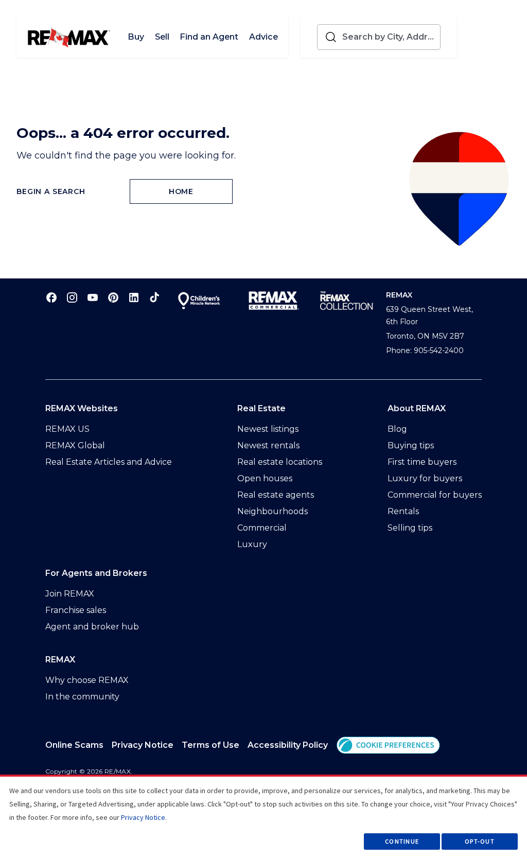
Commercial (262, 528)
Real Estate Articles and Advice (108, 462)
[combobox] (389, 37)
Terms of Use (210, 745)
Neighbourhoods (272, 511)
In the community (82, 697)
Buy (136, 37)
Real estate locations (279, 462)
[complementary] (388, 745)
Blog (397, 429)
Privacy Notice (142, 745)
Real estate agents (275, 495)
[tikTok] (154, 297)
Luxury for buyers (425, 478)
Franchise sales (75, 610)
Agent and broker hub (92, 627)
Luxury (252, 544)
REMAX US (67, 429)
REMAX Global (75, 445)
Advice (263, 37)
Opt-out (480, 841)
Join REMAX (69, 594)
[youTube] (92, 297)
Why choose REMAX (87, 680)
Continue (402, 841)
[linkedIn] (134, 297)
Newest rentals (268, 445)
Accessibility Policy (288, 745)
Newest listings (267, 429)
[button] (388, 745)
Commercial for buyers (435, 495)
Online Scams (74, 745)
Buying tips (411, 445)
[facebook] (51, 297)
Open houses (264, 478)
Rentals (403, 511)
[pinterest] (113, 297)
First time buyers (422, 462)
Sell (162, 37)
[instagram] (72, 297)
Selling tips (410, 528)
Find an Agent (209, 37)
